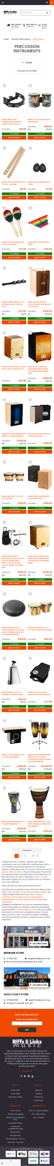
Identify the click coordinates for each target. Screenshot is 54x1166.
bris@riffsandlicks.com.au (38, 958)
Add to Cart (14, 137)
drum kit (39, 877)
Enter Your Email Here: (27, 1019)
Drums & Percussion (21, 39)
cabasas (39, 894)
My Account (15, 1090)
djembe (31, 892)
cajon (9, 892)
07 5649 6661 (12, 1000)
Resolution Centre (15, 1097)
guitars (5, 872)
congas (24, 892)
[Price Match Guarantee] (24, 25)
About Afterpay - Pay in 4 (15, 1139)
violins (12, 872)
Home (6, 39)
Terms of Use (15, 1111)
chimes (15, 897)
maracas (18, 899)
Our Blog (38, 1093)
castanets (6, 897)
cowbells (43, 892)
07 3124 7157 (11, 958)
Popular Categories (27, 71)
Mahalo (27, 909)
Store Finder (38, 1100)
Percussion (38, 39)
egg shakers (37, 897)
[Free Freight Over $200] (8, 26)
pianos (20, 872)
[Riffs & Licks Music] (10, 12)
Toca (33, 909)
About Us (38, 1090)
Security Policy (15, 1135)
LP (16, 909)
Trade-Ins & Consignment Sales (15, 1127)
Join (27, 1030)
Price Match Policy (15, 1123)
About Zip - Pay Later (15, 1142)
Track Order (15, 1093)
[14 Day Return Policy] (40, 26)
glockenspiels (8, 899)
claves (25, 897)
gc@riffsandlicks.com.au (39, 1000)
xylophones (7, 902)
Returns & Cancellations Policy (15, 1118)
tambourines (29, 899)
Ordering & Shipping (15, 1114)
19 (33, 856)
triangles (39, 899)
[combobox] (33, 12)
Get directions (39, 943)
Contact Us (38, 1097)
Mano (20, 909)
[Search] (47, 12)
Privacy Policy (15, 1132)
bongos (16, 892)
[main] (27, 470)
